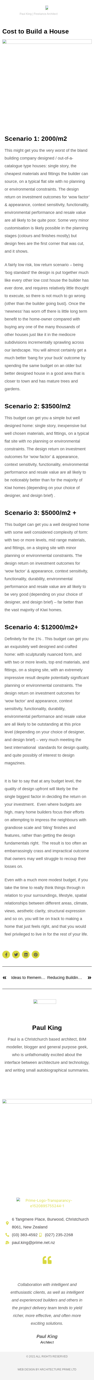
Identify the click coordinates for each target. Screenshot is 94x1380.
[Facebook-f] (6, 954)
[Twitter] (16, 954)
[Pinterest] (35, 954)
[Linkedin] (26, 954)
